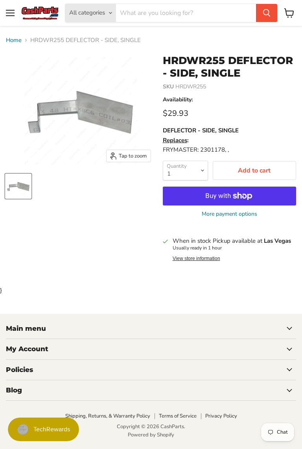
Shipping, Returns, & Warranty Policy (107, 416)
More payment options (229, 214)
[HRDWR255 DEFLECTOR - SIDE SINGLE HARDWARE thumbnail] (18, 186)
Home (14, 40)
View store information (196, 258)
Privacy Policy (221, 416)
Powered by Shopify (151, 434)
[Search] (266, 13)
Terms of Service (178, 416)
